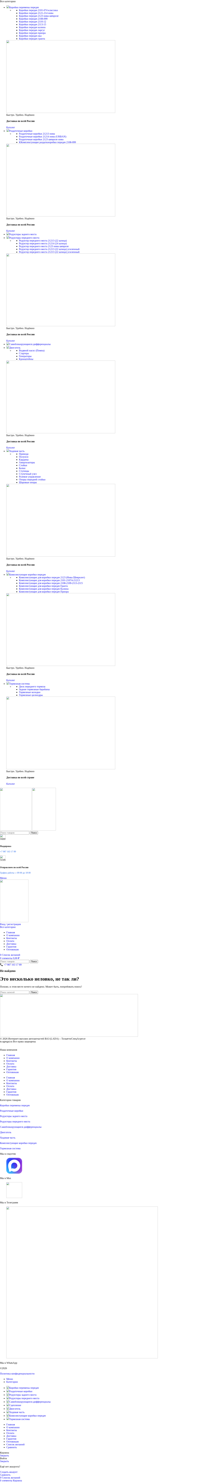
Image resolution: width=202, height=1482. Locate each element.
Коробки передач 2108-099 (33, 18)
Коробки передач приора (32, 33)
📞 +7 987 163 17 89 (11, 964)
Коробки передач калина (32, 27)
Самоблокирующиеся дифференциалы (21, 1127)
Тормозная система (10, 1148)
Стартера (24, 353)
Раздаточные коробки (11, 1110)
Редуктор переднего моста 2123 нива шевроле (44, 246)
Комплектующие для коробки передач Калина (43, 588)
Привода (23, 454)
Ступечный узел (28, 473)
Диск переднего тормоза (32, 686)
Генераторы (25, 356)
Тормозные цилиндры (31, 695)
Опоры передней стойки (32, 479)
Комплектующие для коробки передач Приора (44, 591)
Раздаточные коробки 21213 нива (37, 133)
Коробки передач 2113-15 (32, 24)
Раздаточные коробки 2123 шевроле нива (41, 139)
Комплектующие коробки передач (18, 1143)
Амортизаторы (27, 462)
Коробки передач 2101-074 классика (38, 10)
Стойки (23, 465)
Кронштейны (26, 359)
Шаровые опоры (28, 482)
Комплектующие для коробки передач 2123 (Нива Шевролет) (52, 577)
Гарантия (11, 1069)
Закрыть (4, 1455)
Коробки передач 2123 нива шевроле (39, 16)
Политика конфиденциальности (17, 1373)
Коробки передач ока (30, 35)
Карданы (24, 459)
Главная (10, 1055)
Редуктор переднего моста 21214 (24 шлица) (43, 243)
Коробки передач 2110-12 (32, 21)
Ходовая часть (7, 1137)
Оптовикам (12, 1072)
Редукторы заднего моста (13, 1116)
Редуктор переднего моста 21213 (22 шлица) (43, 240)
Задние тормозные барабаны (34, 689)
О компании (13, 1058)
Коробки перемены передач (15, 1105)
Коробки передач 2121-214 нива (36, 13)
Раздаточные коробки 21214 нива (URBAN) (42, 136)
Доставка (11, 1066)
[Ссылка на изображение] (69, 1035)
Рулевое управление (30, 476)
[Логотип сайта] (16, 829)
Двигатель (5, 1132)
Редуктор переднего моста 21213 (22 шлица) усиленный (49, 249)
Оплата (10, 1063)
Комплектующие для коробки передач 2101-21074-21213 (49, 580)
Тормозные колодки (29, 692)
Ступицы (24, 471)
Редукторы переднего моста (15, 1121)
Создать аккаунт (9, 1472)
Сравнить (11, 1447)
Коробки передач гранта (32, 38)
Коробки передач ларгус (32, 30)
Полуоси (23, 456)
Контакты (11, 1060)
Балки (22, 468)
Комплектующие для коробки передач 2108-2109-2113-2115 (51, 583)
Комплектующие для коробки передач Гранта (43, 586)
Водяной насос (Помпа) (32, 350)
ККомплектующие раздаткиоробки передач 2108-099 (47, 142)
